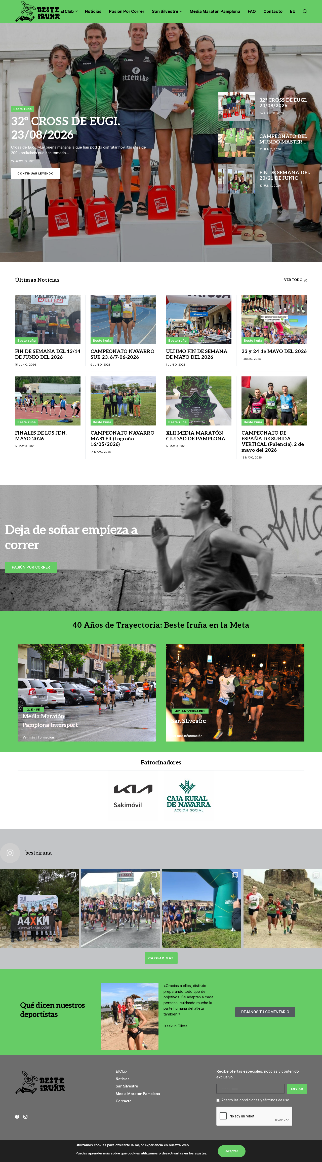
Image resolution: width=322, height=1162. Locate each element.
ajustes (200, 1153)
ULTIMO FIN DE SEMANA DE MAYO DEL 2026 (196, 354)
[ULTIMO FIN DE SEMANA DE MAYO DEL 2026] (198, 319)
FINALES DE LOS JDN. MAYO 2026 (41, 436)
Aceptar (231, 1151)
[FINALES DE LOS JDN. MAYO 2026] (47, 401)
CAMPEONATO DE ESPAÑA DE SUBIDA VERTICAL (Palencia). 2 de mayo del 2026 (273, 441)
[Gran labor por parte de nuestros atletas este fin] (201, 908)
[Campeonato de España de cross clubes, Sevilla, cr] (39, 908)
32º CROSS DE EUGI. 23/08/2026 (65, 128)
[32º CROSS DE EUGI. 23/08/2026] (161, 142)
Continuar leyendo (35, 173)
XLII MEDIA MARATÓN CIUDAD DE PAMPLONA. (196, 436)
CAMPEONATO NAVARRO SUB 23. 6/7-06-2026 (122, 354)
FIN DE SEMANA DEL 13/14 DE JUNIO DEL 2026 (47, 354)
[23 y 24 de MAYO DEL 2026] (274, 319)
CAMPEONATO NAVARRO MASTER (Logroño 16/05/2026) (122, 439)
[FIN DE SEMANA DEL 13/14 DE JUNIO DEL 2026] (47, 319)
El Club (121, 1071)
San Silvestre (127, 1086)
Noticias (123, 1079)
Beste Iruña (22, 109)
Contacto (124, 1101)
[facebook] (17, 1117)
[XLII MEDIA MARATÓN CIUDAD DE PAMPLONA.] (198, 401)
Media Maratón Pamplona (138, 1093)
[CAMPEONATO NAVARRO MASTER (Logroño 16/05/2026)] (123, 401)
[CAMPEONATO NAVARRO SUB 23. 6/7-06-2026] (123, 319)
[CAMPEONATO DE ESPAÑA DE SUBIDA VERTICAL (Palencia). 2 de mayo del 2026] (274, 401)
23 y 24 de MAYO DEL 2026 (274, 352)
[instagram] (25, 1117)
